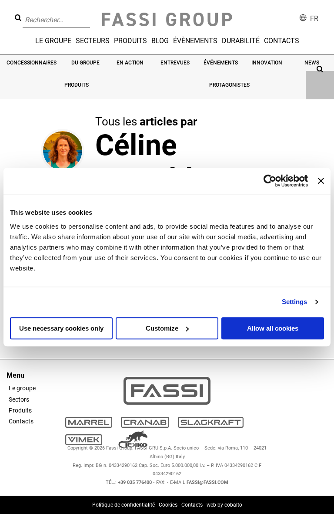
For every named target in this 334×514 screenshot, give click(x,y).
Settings (294, 301)
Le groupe (53, 41)
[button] (92, 13)
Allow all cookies (272, 328)
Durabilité (241, 41)
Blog (160, 41)
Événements (221, 63)
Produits (130, 41)
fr (314, 18)
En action (130, 63)
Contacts (281, 41)
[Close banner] (321, 181)
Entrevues (175, 63)
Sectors (19, 399)
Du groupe (85, 63)
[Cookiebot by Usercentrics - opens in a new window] (270, 180)
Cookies (168, 505)
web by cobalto (224, 505)
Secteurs (93, 41)
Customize (162, 328)
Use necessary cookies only (61, 328)
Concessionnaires (32, 63)
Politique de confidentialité (123, 505)
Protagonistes (229, 85)
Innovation (266, 63)
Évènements (195, 41)
